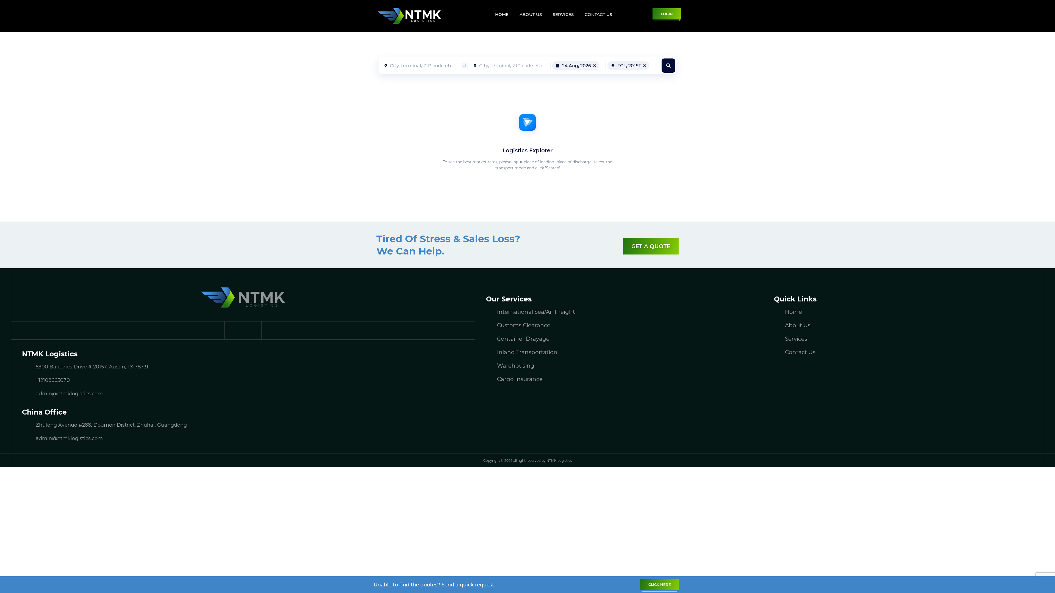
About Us (531, 14)
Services (563, 14)
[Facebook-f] (233, 330)
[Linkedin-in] (253, 330)
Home (502, 14)
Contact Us (598, 14)
